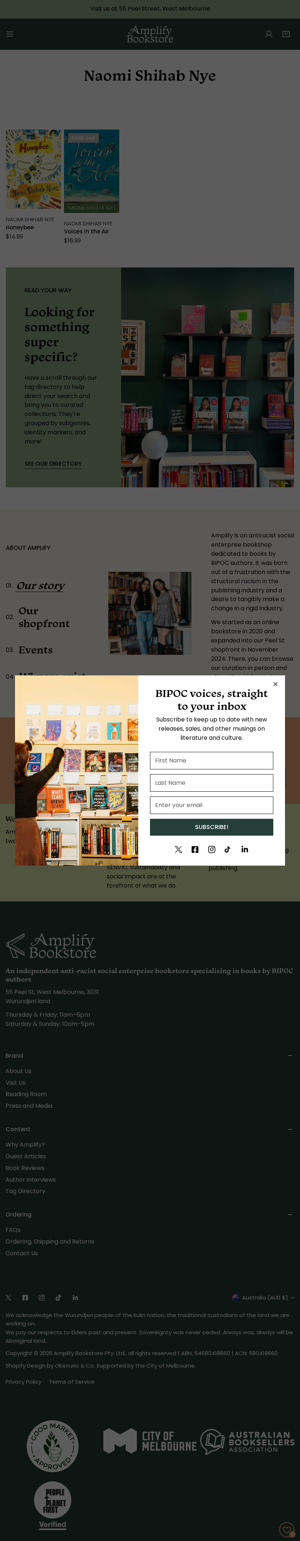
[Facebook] (195, 849)
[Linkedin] (244, 849)
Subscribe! (211, 827)
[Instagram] (211, 849)
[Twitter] (178, 849)
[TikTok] (228, 849)
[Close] (275, 684)
